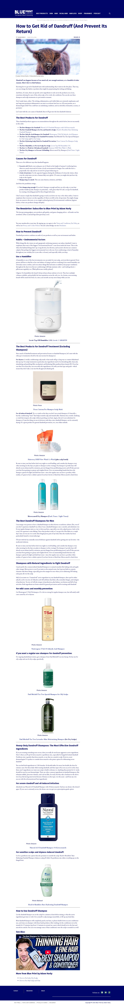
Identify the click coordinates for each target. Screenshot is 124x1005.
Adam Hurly (21, 37)
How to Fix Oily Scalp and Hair (29, 980)
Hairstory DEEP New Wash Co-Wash (60, 148)
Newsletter (29, 991)
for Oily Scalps (24, 139)
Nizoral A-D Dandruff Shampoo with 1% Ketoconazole (58, 127)
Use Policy (74, 223)
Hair (56, 13)
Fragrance (88, 13)
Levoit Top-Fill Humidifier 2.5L (61, 146)
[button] (109, 13)
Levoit (55, 340)
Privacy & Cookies (42, 1002)
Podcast (97, 13)
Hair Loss (73, 13)
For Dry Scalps (35, 139)
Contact (15, 991)
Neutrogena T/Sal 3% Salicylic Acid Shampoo (64, 134)
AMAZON (63, 340)
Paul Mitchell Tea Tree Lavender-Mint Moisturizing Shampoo (41, 739)
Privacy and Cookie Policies (31, 225)
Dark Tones (71, 150)
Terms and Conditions (63, 223)
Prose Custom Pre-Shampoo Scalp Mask (48, 409)
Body (80, 13)
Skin (51, 13)
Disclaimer (62, 225)
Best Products (42, 13)
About (43, 991)
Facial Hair (63, 13)
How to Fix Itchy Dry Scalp (28, 978)
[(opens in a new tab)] (102, 992)
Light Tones (63, 516)
